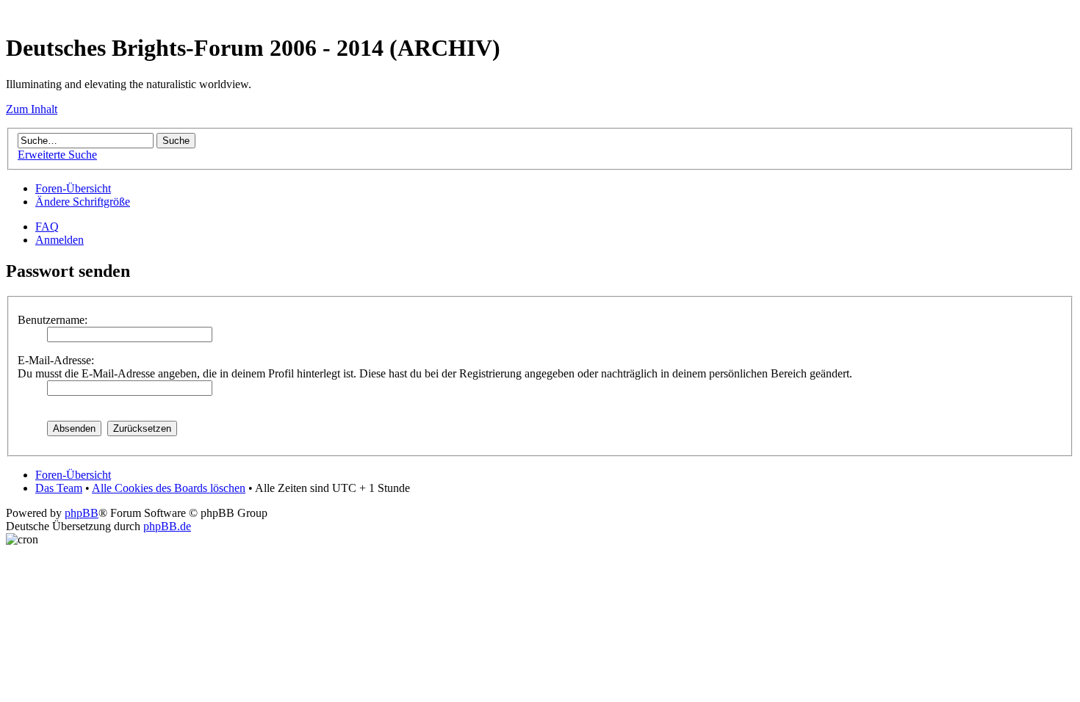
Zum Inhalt (31, 109)
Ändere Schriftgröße (82, 201)
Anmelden (59, 240)
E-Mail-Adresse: (56, 360)
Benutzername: (52, 320)
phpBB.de (167, 526)
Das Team (58, 488)
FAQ (47, 226)
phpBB (81, 513)
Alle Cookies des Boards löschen (168, 488)
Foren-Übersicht (73, 188)
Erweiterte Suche (57, 154)
